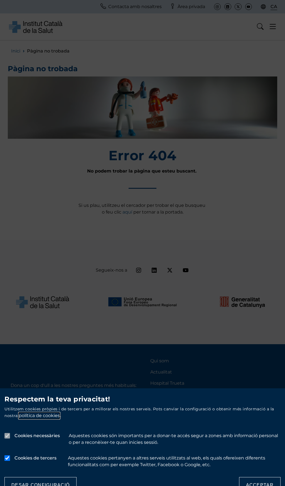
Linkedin (227, 6)
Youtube (248, 6)
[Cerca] (260, 26)
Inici (15, 51)
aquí (127, 212)
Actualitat (161, 372)
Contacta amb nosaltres (135, 6)
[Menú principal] (272, 26)
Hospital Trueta (167, 383)
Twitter (238, 6)
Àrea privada (191, 6)
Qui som (159, 360)
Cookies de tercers (35, 458)
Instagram (217, 6)
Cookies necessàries (37, 435)
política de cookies (39, 415)
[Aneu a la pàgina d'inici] (35, 26)
